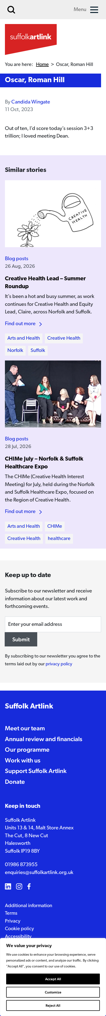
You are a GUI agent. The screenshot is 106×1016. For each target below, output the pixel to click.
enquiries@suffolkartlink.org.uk (39, 872)
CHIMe (54, 526)
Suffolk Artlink (29, 706)
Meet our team (25, 728)
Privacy (12, 921)
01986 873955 (21, 864)
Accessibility (18, 936)
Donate (15, 781)
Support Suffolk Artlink (36, 770)
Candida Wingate (30, 102)
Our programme (27, 749)
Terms (11, 913)
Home (42, 64)
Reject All (53, 1005)
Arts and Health (23, 338)
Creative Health (63, 338)
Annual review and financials (43, 739)
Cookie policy (19, 928)
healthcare (59, 538)
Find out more (20, 323)
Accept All (53, 979)
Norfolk (15, 350)
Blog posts (16, 258)
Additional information (28, 905)
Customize (53, 992)
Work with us (22, 760)
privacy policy (59, 664)
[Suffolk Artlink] (31, 39)
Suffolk (38, 350)
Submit (21, 639)
